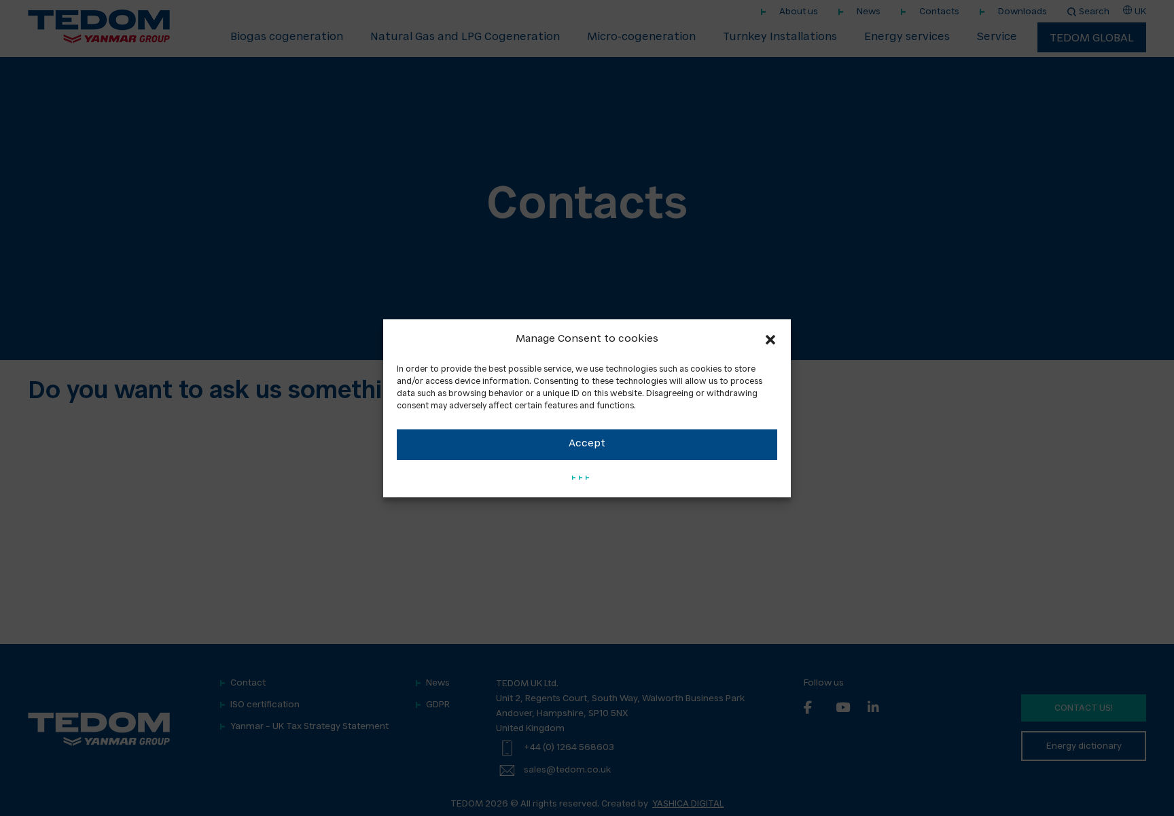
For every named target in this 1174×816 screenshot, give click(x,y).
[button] (770, 340)
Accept (587, 444)
